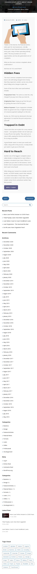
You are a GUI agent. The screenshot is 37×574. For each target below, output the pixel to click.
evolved (13, 557)
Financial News (7, 435)
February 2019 (7, 313)
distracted (6, 557)
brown (5, 550)
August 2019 (7, 293)
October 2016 (7, 404)
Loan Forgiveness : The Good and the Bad (15, 224)
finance (20, 557)
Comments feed (8, 467)
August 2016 (7, 410)
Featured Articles (8, 432)
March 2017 (6, 388)
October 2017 (7, 365)
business (11, 550)
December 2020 (8, 242)
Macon (18, 560)
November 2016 (8, 401)
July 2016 (6, 413)
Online (5, 445)
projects (18, 564)
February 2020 (7, 274)
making (24, 560)
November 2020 (8, 245)
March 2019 (6, 310)
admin (19, 20)
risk (32, 564)
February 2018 (7, 352)
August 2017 (7, 371)
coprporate (6, 553)
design (29, 553)
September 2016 (8, 407)
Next (5, 198)
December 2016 (8, 397)
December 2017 (8, 358)
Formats (5, 439)
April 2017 (6, 384)
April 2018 (6, 345)
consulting (26, 550)
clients (19, 550)
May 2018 (6, 342)
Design (5, 429)
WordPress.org (8, 470)
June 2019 (6, 300)
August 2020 (7, 254)
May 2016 (6, 417)
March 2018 (6, 349)
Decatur (22, 553)
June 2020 (6, 261)
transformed (14, 567)
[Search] (30, 205)
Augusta (27, 546)
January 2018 (7, 355)
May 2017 (6, 381)
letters (11, 560)
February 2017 (7, 391)
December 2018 (8, 319)
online (5, 564)
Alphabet (12, 546)
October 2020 (7, 248)
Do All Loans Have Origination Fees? (14, 227)
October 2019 (7, 287)
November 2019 (8, 284)
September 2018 (8, 329)
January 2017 (7, 394)
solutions (5, 567)
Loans (23, 7)
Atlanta (20, 546)
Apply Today (11, 187)
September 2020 (8, 251)
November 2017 (8, 362)
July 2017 (6, 375)
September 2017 (8, 368)
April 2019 (6, 306)
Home (15, 7)
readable (25, 564)
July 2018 (6, 336)
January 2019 (7, 316)
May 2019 (6, 303)
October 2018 (7, 326)
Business (6, 426)
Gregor (5, 560)
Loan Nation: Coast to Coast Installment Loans (17, 221)
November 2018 (8, 323)
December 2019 (8, 280)
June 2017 (6, 378)
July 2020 (6, 258)
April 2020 (6, 267)
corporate (14, 553)
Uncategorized (7, 452)
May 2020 (6, 264)
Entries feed (7, 464)
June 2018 (6, 339)
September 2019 (8, 290)
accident (5, 546)
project (11, 564)
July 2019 (6, 297)
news (30, 560)
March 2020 (6, 271)
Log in (5, 460)
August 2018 (7, 332)
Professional (7, 448)
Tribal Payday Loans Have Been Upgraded (16, 218)
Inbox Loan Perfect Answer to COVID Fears (16, 214)
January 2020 (7, 277)
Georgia (27, 557)
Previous (30, 198)
